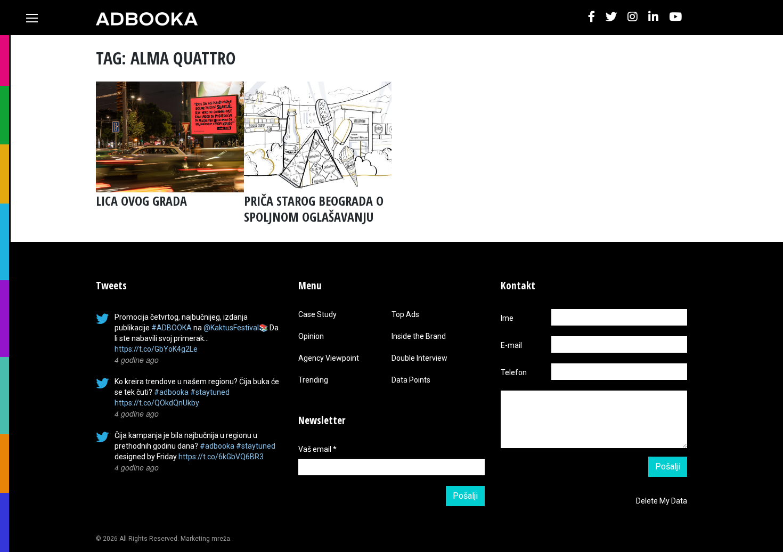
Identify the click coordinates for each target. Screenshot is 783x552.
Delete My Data (661, 501)
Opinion (311, 336)
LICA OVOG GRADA (141, 200)
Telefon (514, 372)
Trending (313, 380)
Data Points (410, 380)
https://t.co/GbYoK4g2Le (156, 349)
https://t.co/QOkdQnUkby (157, 403)
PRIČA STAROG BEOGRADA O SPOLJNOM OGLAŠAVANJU (314, 208)
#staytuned (210, 392)
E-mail (511, 345)
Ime (507, 318)
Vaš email (317, 449)
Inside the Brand (418, 336)
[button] (591, 17)
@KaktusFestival (231, 327)
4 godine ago (137, 359)
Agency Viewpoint (328, 358)
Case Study (317, 314)
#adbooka (171, 392)
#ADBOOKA (171, 327)
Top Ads (405, 314)
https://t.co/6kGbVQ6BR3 (221, 456)
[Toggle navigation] (31, 18)
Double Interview (419, 358)
